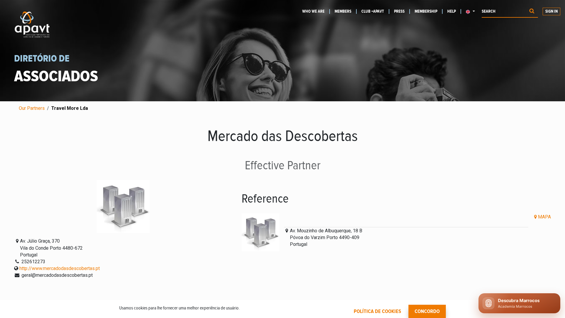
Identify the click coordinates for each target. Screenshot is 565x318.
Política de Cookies (377, 311)
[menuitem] (316, 11)
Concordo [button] (427, 311)
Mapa (544, 217)
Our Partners (32, 108)
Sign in (551, 11)
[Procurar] (532, 12)
